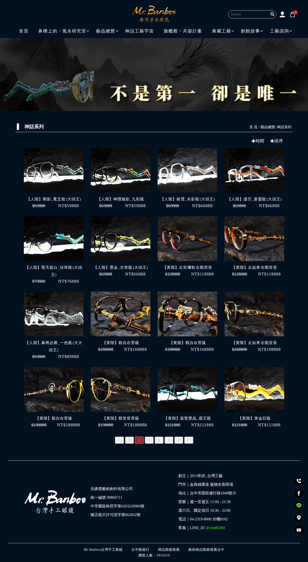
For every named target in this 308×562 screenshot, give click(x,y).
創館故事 (250, 31)
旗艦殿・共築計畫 (183, 31)
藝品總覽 (105, 31)
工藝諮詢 (279, 31)
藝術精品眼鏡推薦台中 (206, 549)
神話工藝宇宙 (139, 31)
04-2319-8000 (201, 519)
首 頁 (253, 127)
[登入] (282, 14)
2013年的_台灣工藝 (206, 476)
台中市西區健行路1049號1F (213, 493)
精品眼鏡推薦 (169, 549)
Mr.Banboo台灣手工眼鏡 (103, 549)
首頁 (24, 31)
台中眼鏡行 (140, 549)
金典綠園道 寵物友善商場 (211, 484)
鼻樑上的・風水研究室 (62, 31)
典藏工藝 (221, 31)
